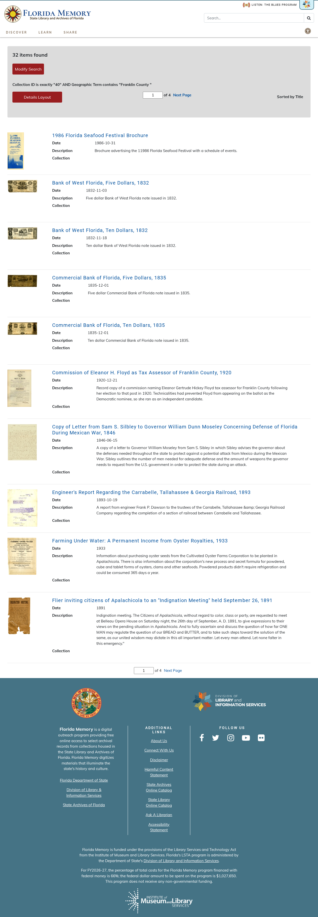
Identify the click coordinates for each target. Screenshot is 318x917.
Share (71, 32)
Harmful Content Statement (159, 772)
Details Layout (37, 97)
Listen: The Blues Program (274, 4)
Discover (16, 32)
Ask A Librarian (159, 814)
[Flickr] (261, 738)
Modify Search (28, 69)
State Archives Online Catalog (159, 787)
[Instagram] (230, 738)
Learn (45, 32)
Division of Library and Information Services (181, 860)
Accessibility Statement (158, 827)
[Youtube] (246, 738)
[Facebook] (202, 738)
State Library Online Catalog (159, 802)
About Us (159, 740)
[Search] (309, 18)
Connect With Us (159, 750)
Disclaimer (159, 760)
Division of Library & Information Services (83, 792)
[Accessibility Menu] (308, 30)
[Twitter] (215, 738)
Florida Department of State (84, 780)
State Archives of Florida (84, 804)
